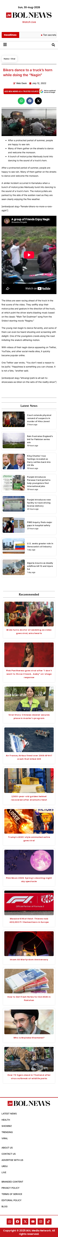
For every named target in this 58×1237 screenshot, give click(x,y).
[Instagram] (41, 1221)
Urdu (5, 1166)
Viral (13, 59)
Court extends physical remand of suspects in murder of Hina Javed (39, 418)
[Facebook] (17, 1221)
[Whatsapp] (10, 1221)
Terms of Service (12, 1194)
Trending (7, 1132)
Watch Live (29, 22)
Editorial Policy (11, 1200)
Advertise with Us (12, 1160)
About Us (7, 1147)
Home (6, 59)
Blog (4, 1206)
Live (4, 1172)
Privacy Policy (10, 1188)
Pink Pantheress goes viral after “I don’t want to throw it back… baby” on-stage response (29, 674)
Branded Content (12, 1181)
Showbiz (7, 1126)
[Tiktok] (48, 1221)
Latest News (9, 1113)
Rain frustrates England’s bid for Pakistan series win (40, 439)
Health (6, 1119)
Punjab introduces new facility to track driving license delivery (39, 502)
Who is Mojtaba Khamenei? (29, 1037)
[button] (21, 100)
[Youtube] (33, 1221)
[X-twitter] (25, 1221)
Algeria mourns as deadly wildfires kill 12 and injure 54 (40, 566)
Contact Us (9, 1153)
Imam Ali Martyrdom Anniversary (29, 959)
